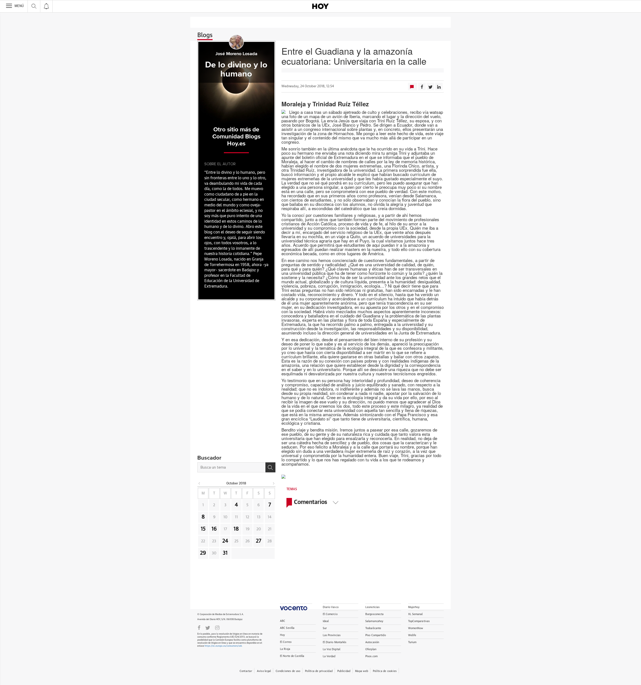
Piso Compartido (375, 635)
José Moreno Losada (236, 54)
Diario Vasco (331, 607)
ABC (282, 621)
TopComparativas (419, 621)
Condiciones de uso (288, 671)
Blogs (205, 35)
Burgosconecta (374, 614)
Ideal (326, 621)
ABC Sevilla (287, 628)
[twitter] (208, 627)
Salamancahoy (374, 621)
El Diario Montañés (335, 642)
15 (203, 529)
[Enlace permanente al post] (292, 476)
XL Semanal (415, 614)
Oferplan (370, 649)
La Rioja (285, 649)
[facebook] (199, 627)
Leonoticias (372, 607)
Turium (412, 642)
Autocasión (372, 642)
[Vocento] (296, 607)
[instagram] (217, 627)
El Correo (285, 642)
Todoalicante (373, 628)
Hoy (282, 635)
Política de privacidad (319, 671)
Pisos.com (371, 656)
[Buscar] (270, 467)
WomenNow (415, 628)
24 (225, 541)
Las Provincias (332, 635)
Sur (325, 628)
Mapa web (361, 671)
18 (236, 529)
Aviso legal (264, 671)
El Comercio (330, 614)
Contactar (246, 671)
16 (214, 529)
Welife (412, 635)
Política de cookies (385, 671)
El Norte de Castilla (292, 656)
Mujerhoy (414, 607)
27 (258, 541)
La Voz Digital (332, 649)
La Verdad (329, 656)
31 (225, 553)
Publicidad (343, 671)
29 (203, 553)
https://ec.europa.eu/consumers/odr (223, 646)
